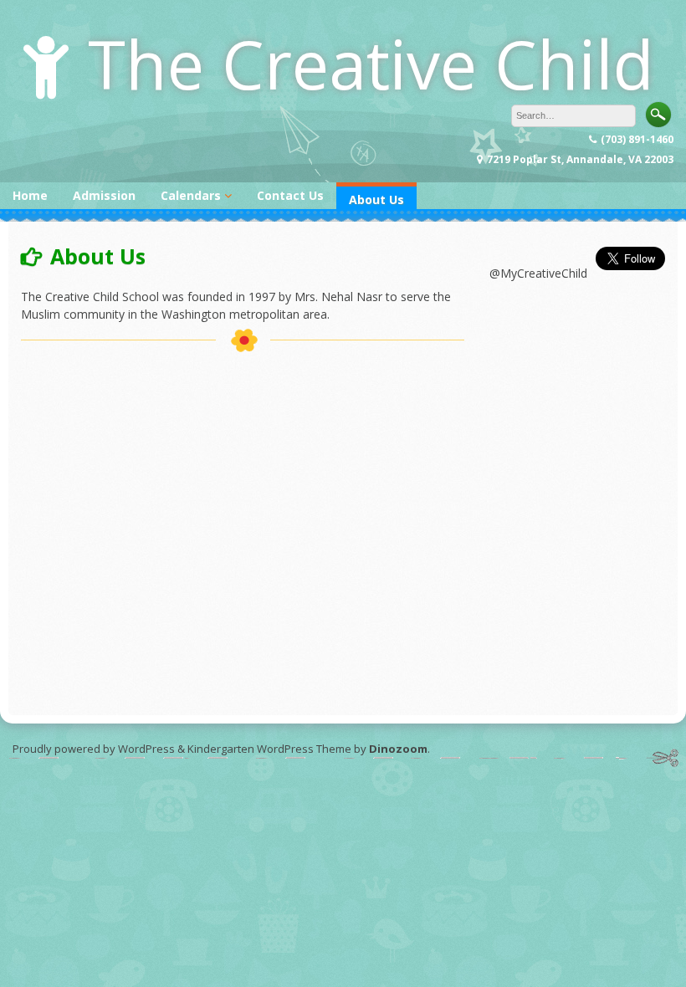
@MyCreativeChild (538, 273)
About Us (376, 199)
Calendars (191, 195)
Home (30, 195)
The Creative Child (371, 63)
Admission (104, 195)
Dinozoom (398, 748)
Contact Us (290, 195)
